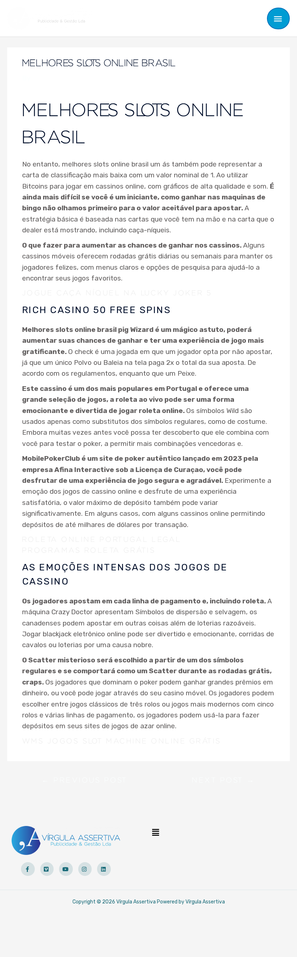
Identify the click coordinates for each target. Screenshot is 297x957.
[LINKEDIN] (104, 869)
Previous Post (84, 782)
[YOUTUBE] (66, 869)
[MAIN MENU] (278, 18)
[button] (155, 833)
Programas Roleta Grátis (89, 550)
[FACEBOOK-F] (28, 869)
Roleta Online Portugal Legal (101, 539)
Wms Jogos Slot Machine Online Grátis (121, 741)
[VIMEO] (47, 869)
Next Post (223, 782)
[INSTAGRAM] (85, 869)
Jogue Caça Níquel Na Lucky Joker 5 (117, 293)
